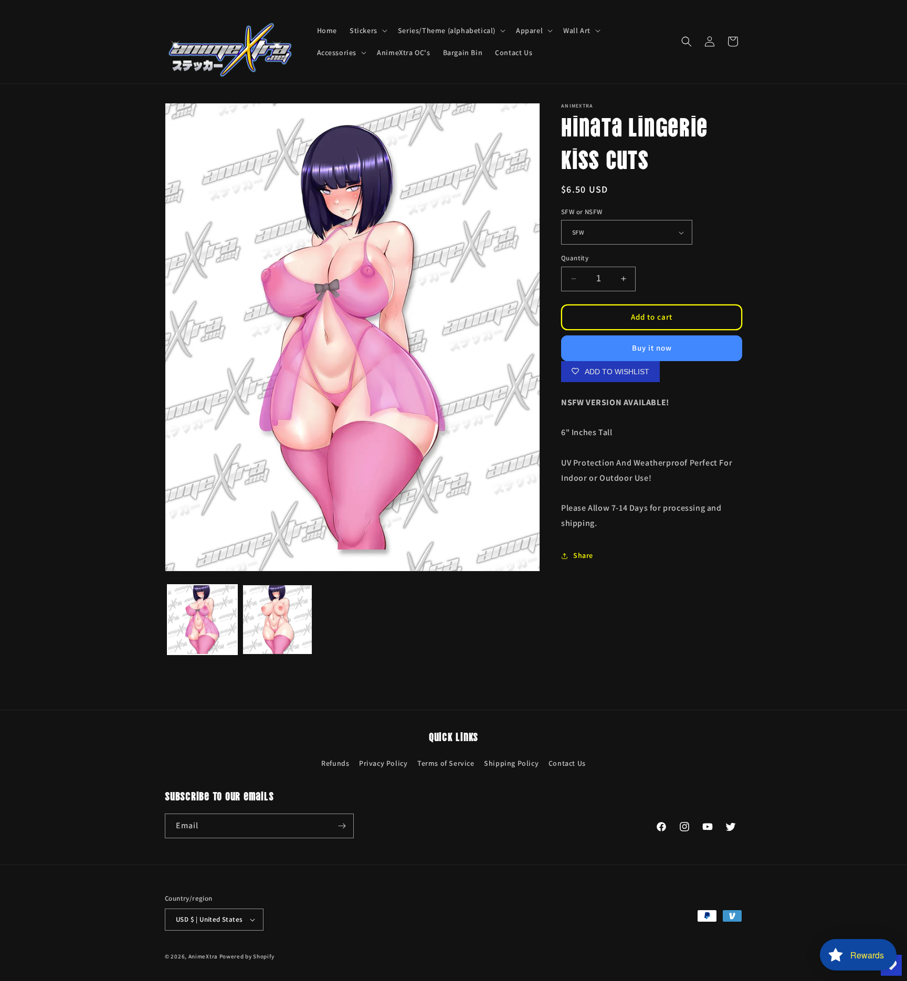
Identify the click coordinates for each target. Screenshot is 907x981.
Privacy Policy (383, 763)
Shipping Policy (511, 763)
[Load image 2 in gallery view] (277, 620)
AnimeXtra (203, 956)
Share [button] (583, 555)
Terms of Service (445, 763)
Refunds (335, 763)
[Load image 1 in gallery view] (202, 620)
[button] (367, 30)
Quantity (574, 258)
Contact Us (567, 763)
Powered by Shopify (247, 956)
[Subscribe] (341, 826)
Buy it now (652, 348)
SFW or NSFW (581, 211)
